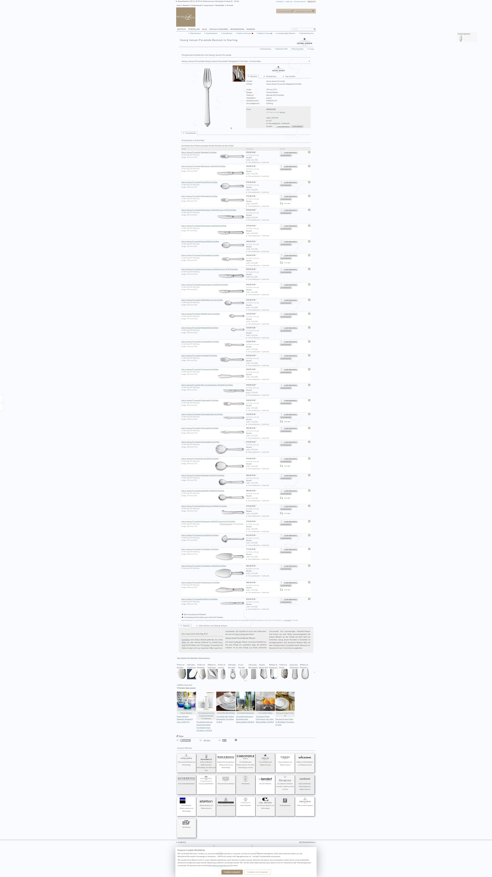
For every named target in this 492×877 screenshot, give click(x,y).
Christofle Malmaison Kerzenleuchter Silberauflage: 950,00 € (245, 719)
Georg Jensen (208, 5)
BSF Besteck (186, 827)
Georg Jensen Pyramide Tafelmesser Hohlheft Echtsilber (203, 166)
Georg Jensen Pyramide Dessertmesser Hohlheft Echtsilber (204, 285)
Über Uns (289, 1)
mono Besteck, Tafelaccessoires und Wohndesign (186, 808)
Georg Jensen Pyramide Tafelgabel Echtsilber (199, 152)
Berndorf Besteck (265, 784)
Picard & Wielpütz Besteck (226, 805)
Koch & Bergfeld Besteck (186, 784)
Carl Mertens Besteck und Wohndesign (265, 806)
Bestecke (186, 5)
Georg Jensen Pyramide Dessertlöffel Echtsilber (200, 241)
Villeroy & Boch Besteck (305, 805)
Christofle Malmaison (245, 713)
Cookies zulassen (232, 872)
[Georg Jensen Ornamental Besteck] (1, 402)
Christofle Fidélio (265, 713)
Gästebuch (280, 1)
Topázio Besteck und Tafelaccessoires (285, 763)
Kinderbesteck (211, 33)
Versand (282, 112)
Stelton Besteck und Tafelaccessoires (206, 806)
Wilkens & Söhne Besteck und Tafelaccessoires (304, 763)
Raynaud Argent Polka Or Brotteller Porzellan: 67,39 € (284, 722)
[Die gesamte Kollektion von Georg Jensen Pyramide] (309, 61)
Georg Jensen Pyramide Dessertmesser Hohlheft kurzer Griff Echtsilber (209, 269)
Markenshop (266, 49)
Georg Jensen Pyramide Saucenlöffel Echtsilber (200, 535)
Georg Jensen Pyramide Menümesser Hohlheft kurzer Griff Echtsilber (208, 210)
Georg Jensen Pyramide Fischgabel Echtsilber (199, 355)
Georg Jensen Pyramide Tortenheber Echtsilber (200, 549)
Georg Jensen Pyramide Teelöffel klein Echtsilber (200, 314)
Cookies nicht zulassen (257, 872)
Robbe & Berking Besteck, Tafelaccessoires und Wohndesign (225, 765)
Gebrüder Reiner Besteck (225, 784)
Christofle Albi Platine (226, 713)
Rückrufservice (300, 1)
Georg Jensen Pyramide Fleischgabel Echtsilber (200, 428)
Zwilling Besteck (285, 805)
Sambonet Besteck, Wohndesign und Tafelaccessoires (305, 786)
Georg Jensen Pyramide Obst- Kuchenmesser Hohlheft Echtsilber (207, 385)
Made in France (264, 33)
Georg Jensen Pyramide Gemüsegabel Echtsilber (200, 442)
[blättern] (177, 672)
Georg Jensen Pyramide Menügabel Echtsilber (199, 196)
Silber (184, 642)
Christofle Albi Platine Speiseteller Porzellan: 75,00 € (225, 719)
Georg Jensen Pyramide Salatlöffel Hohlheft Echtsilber (202, 491)
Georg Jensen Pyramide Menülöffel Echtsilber (199, 182)
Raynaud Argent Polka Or (285, 714)
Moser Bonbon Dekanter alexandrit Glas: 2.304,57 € (185, 719)
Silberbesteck (195, 33)
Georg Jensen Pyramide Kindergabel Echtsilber (200, 400)
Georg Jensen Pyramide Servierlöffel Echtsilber (200, 459)
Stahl (254, 645)
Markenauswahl (196, 5)
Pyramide (230, 5)
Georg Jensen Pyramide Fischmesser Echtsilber (200, 369)
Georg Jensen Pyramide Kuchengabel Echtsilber (200, 342)
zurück (181, 842)
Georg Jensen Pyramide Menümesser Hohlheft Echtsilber (204, 226)
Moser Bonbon (186, 713)
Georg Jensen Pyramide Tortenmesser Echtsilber (200, 582)
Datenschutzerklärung (221, 865)
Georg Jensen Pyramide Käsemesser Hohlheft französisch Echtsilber (208, 521)
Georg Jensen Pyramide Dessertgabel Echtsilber (200, 255)
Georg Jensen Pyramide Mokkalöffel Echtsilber (199, 328)
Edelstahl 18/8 (282, 49)
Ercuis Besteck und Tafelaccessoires (265, 763)
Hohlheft (237, 642)
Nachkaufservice (307, 33)
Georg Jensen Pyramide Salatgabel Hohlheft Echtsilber (202, 475)
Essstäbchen (227, 33)
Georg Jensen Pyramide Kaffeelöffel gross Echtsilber (202, 300)
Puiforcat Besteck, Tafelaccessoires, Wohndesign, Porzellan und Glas (206, 766)
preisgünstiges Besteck (286, 33)
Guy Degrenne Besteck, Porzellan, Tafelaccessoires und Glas (285, 786)
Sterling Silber (219, 5)
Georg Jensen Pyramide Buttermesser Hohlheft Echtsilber (204, 506)
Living (311, 49)
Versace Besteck (245, 805)
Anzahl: (269, 126)
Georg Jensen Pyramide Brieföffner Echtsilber (199, 599)
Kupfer (206, 645)
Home (179, 5)
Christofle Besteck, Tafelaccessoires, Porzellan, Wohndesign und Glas (246, 765)
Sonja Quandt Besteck (206, 784)
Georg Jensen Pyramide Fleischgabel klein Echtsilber (202, 414)
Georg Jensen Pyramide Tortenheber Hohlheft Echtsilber (203, 566)
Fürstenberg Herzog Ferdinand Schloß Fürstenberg (206, 716)
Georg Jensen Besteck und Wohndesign (186, 763)
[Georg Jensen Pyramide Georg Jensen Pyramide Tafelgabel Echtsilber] (207, 97)
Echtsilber (186, 640)
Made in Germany (244, 33)
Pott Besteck (246, 784)
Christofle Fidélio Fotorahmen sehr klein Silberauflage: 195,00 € (265, 719)
